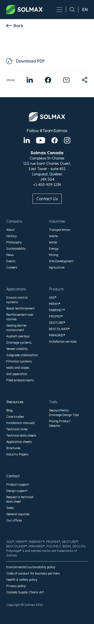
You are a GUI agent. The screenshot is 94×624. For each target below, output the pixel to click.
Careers (11, 267)
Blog (9, 410)
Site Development (61, 261)
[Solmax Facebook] (54, 140)
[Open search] (70, 10)
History (11, 236)
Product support (17, 484)
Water (53, 242)
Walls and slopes (17, 368)
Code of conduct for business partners (33, 573)
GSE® (53, 297)
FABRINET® (57, 310)
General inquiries (18, 514)
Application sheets (19, 442)
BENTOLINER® (59, 329)
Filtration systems (19, 361)
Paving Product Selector (59, 423)
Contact (13, 476)
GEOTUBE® (57, 323)
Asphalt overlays (18, 336)
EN (85, 9)
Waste (53, 236)
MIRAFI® (54, 304)
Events (11, 261)
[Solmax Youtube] (40, 140)
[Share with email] (66, 80)
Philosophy (14, 242)
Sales (10, 508)
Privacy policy (16, 586)
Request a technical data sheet (19, 499)
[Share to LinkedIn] (30, 80)
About (10, 230)
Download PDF (30, 61)
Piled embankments (20, 380)
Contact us (47, 198)
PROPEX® (56, 316)
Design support (17, 491)
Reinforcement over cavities (20, 317)
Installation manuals (20, 423)
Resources (15, 402)
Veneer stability (17, 349)
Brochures (13, 448)
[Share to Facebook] (48, 80)
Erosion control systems (17, 300)
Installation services (63, 341)
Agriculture (56, 267)
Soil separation (16, 374)
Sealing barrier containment (16, 328)
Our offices (14, 520)
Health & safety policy (21, 580)
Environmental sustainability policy (30, 567)
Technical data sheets (21, 435)
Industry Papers (17, 454)
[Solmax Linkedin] (27, 140)
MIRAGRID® (57, 335)
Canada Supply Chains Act (25, 592)
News (10, 255)
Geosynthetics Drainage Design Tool (64, 412)
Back (18, 25)
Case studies (15, 417)
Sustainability (16, 248)
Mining (53, 255)
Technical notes (17, 429)
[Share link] (84, 80)
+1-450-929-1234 (47, 184)
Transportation (59, 230)
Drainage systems (19, 342)
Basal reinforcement (20, 308)
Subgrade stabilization (22, 355)
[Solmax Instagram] (67, 140)
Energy (54, 248)
